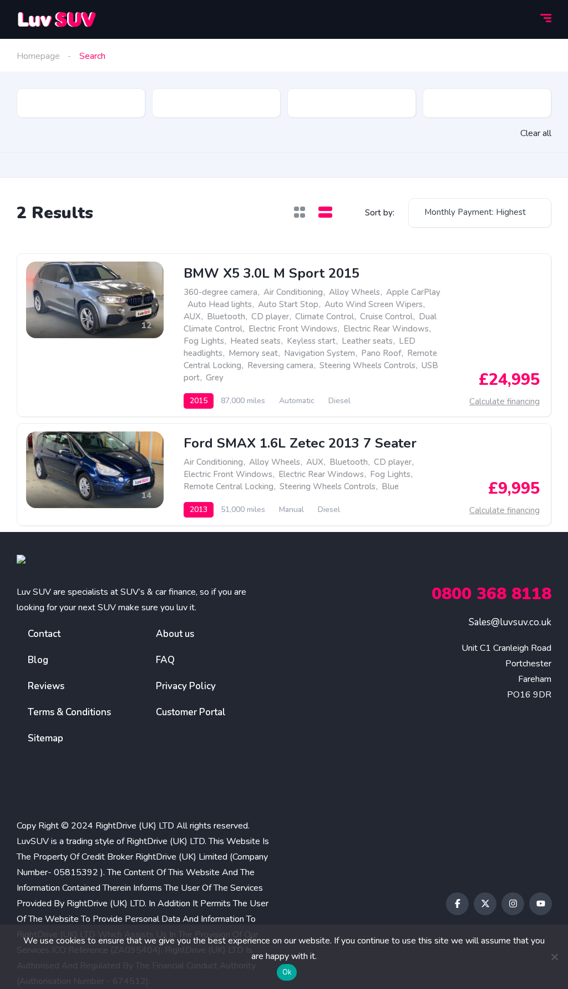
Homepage (38, 56)
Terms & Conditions (69, 712)
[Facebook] (457, 903)
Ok (287, 972)
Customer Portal (191, 712)
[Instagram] (512, 903)
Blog (38, 660)
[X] (485, 903)
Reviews (46, 686)
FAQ (165, 660)
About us (175, 633)
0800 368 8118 (491, 594)
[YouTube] (540, 903)
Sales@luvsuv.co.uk (510, 622)
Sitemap (45, 738)
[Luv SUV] (57, 19)
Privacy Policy (186, 686)
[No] (554, 956)
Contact (44, 633)
